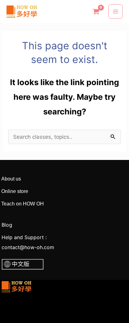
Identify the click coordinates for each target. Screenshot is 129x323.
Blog (6, 225)
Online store (14, 191)
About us (10, 178)
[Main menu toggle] (115, 11)
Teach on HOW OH (22, 203)
